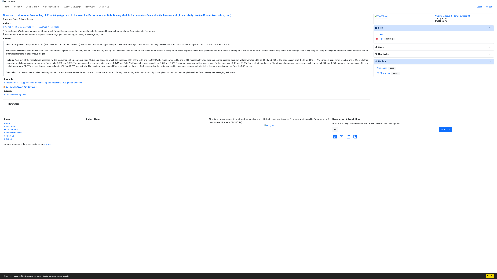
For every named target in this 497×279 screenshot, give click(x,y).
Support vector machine (31, 83)
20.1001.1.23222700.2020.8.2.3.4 (21, 87)
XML (381, 34)
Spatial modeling (53, 83)
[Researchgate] (335, 137)
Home (6, 7)
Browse (16, 7)
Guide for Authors (51, 7)
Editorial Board (11, 129)
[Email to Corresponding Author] (33, 26)
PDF (386, 39)
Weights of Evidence (72, 83)
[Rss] (355, 137)
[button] (70, 276)
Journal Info (31, 7)
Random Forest (11, 83)
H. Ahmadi (42, 27)
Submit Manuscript (72, 7)
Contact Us (104, 7)
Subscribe (445, 129)
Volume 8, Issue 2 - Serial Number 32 (452, 16)
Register (488, 7)
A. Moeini (56, 27)
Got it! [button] (489, 276)
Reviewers (90, 7)
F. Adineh (7, 27)
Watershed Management (15, 94)
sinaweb (47, 144)
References (13, 104)
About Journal (10, 126)
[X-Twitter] (342, 137)
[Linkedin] (348, 137)
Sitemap (8, 139)
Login (479, 7)
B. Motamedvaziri (23, 27)
